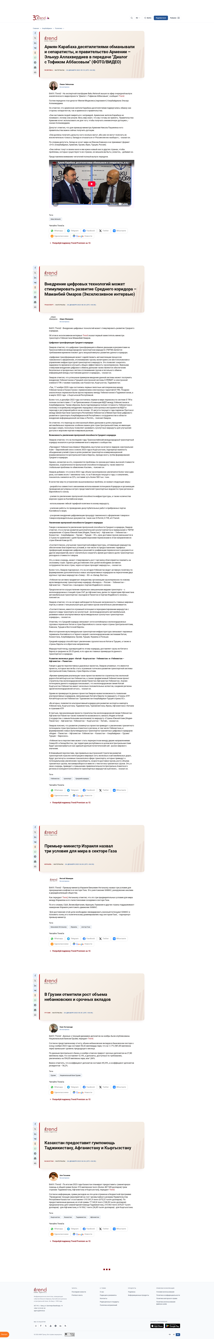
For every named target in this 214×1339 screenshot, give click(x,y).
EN (170, 1334)
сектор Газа (85, 927)
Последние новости (79, 1292)
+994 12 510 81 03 (39, 1308)
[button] (35, 33)
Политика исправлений (108, 1305)
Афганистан (94, 1217)
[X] (46, 1326)
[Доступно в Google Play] (172, 1326)
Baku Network (56, 219)
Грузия (53, 1075)
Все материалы (64, 87)
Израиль (74, 927)
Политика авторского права (166, 1298)
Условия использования (165, 1292)
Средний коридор (82, 778)
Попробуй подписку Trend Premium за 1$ (71, 243)
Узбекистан (55, 778)
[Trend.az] (41, 17)
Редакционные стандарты (109, 1302)
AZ (174, 1334)
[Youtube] (51, 1326)
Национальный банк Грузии (70, 1075)
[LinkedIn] (60, 1326)
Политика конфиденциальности (168, 1295)
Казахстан (68, 1217)
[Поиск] (131, 18)
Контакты (103, 1298)
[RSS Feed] (65, 1326)
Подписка (131, 1292)
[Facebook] (41, 1326)
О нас (102, 1292)
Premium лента (77, 1295)
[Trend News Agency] (40, 1290)
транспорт (67, 778)
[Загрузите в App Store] (157, 1326)
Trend (121, 96)
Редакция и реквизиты (108, 1295)
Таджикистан (81, 1217)
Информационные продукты (138, 1295)
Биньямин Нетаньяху (59, 927)
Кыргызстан (55, 1217)
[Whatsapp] (36, 1326)
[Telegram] (56, 1326)
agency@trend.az (39, 1311)
